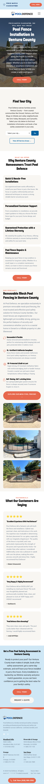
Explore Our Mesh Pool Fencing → (22, 395)
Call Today (22, 80)
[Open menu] (39, 13)
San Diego (27, 752)
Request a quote (22, 700)
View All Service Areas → (22, 141)
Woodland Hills (8, 739)
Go (35, 133)
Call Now (36, 5)
